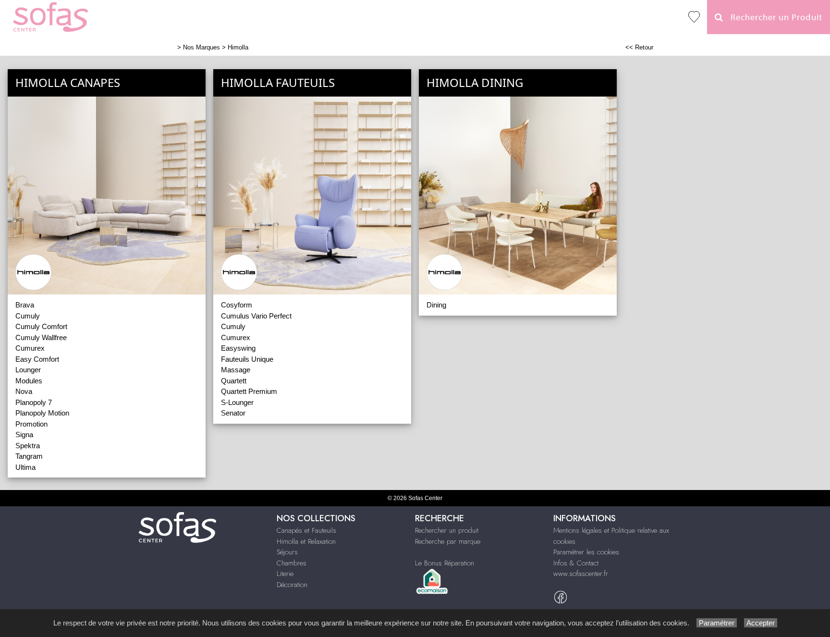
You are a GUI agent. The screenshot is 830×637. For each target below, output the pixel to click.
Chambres (291, 563)
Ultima (25, 467)
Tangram (29, 456)
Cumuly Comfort (41, 326)
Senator (233, 413)
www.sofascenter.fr (580, 573)
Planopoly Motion (42, 413)
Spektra (27, 445)
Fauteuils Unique (247, 359)
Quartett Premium (249, 391)
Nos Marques (201, 47)
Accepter (761, 623)
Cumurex (30, 348)
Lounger (28, 370)
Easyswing (238, 348)
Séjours (287, 552)
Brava (24, 305)
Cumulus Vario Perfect (256, 316)
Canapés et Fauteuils (306, 530)
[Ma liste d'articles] (694, 17)
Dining (436, 305)
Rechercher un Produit (772, 17)
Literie (285, 573)
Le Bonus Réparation (444, 563)
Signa (24, 434)
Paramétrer (716, 623)
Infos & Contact (575, 563)
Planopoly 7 (33, 402)
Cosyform (236, 305)
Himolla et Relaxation (306, 541)
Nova (23, 391)
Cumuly (27, 316)
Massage (235, 370)
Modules (28, 381)
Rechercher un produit (446, 530)
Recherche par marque (447, 541)
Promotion (31, 424)
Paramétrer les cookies (586, 552)
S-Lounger (237, 402)
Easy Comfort (37, 359)
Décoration (292, 584)
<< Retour (639, 47)
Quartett (233, 381)
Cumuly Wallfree (41, 337)
